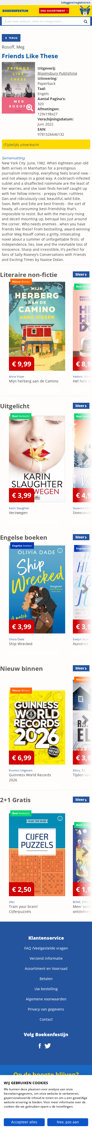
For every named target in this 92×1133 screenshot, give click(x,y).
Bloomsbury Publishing (57, 73)
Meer (79, 274)
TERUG (12, 38)
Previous (5, 339)
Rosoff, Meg (13, 47)
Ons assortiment (52, 10)
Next (84, 339)
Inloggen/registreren (75, 2)
